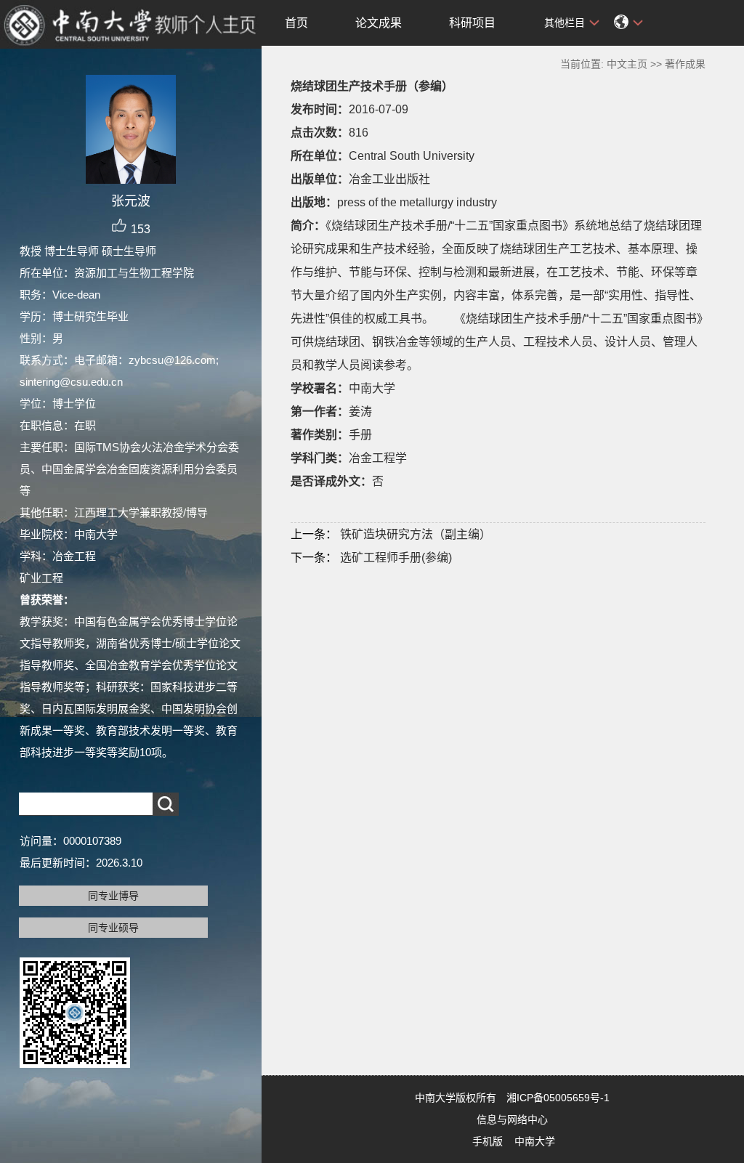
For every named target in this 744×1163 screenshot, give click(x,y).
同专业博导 (113, 895)
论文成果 (378, 23)
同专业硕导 (113, 927)
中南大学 (534, 1141)
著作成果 (685, 64)
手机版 (487, 1141)
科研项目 (472, 23)
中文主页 (627, 64)
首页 (296, 23)
